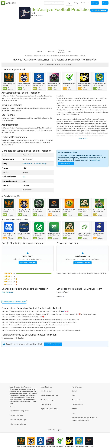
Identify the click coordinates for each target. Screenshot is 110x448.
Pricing (76, 3)
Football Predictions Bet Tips (84, 83)
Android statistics (46, 391)
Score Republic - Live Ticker (9, 233)
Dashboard (84, 3)
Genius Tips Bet (37, 210)
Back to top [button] (105, 430)
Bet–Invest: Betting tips (69, 83)
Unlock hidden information (27, 263)
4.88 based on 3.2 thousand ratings (35, 164)
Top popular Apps (46, 404)
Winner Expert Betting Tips (39, 83)
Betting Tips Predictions (24, 83)
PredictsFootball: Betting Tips (99, 83)
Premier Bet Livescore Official (39, 233)
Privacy (74, 395)
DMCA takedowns (77, 404)
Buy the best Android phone (49, 409)
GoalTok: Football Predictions (69, 210)
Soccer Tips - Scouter (84, 233)
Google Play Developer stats (49, 395)
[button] (82, 296)
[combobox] (52, 3)
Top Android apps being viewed (19, 411)
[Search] (62, 3)
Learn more (96, 160)
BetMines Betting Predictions (54, 233)
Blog (73, 413)
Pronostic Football (98, 233)
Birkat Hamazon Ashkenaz (18, 424)
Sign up (94, 3)
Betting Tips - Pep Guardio (99, 210)
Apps (69, 3)
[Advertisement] (55, 34)
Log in (105, 3)
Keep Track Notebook (16, 415)
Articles (74, 409)
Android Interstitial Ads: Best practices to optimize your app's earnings (84, 419)
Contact (74, 391)
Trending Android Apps (48, 400)
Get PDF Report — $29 (66, 163)
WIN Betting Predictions (84, 210)
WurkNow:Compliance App (18, 419)
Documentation (76, 400)
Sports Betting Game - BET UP (24, 233)
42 (23, 177)
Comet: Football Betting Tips (54, 210)
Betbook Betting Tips (9, 83)
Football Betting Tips (54, 83)
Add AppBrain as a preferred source (15, 302)
